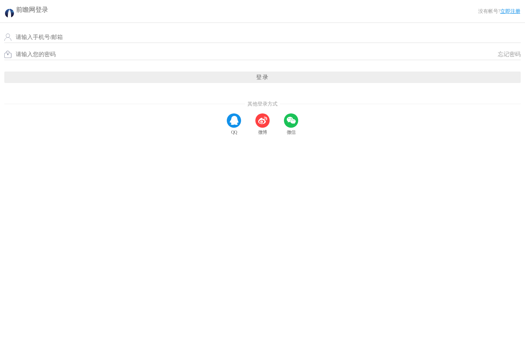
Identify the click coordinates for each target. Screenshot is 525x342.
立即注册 (510, 11)
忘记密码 (509, 54)
